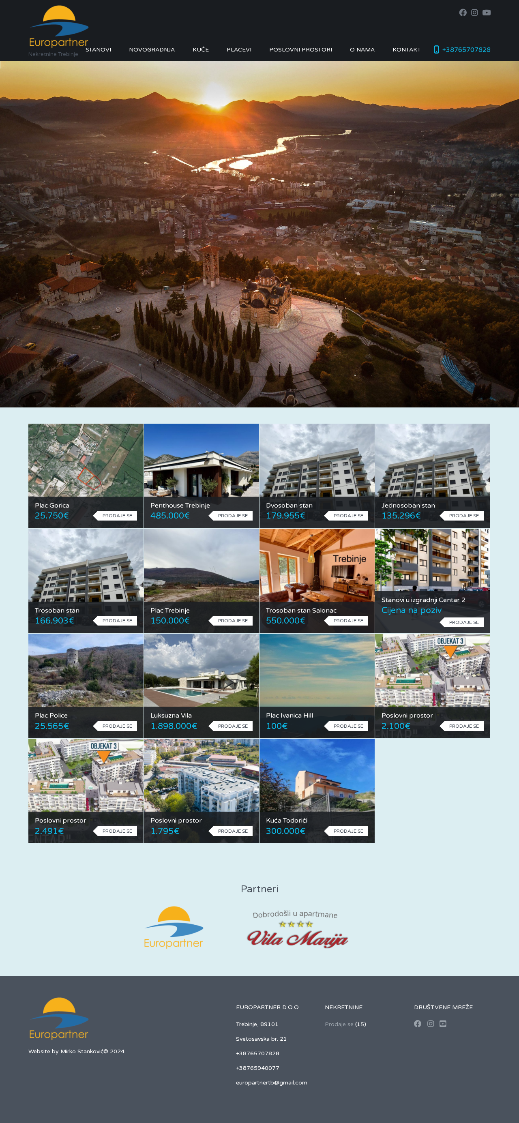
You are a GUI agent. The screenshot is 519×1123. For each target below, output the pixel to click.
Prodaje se (339, 1024)
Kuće (201, 49)
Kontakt (406, 49)
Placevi (239, 49)
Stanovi (98, 49)
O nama (362, 49)
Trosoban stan (57, 611)
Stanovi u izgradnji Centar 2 (423, 600)
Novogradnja (152, 49)
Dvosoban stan (289, 505)
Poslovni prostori (300, 49)
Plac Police (51, 716)
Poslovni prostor (407, 716)
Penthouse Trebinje (180, 505)
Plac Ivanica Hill (289, 716)
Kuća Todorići (286, 821)
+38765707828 (466, 50)
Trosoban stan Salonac (301, 611)
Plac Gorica (52, 505)
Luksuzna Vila (171, 716)
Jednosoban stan (408, 505)
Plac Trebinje (170, 611)
